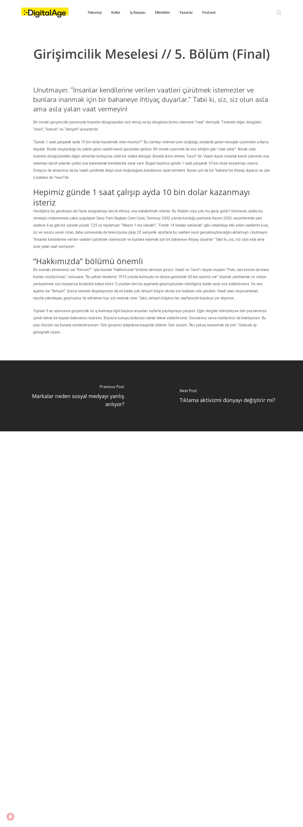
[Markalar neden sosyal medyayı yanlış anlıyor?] (76, 395)
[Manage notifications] (10, 816)
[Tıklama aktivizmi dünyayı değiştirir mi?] (227, 395)
